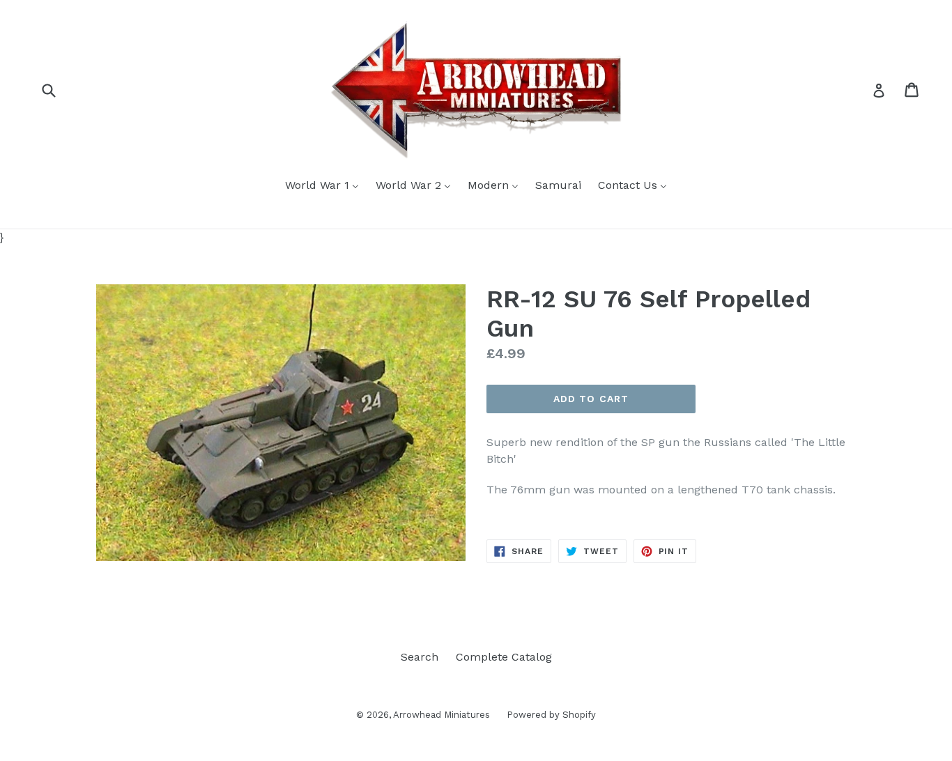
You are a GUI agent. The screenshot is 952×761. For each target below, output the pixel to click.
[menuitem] (322, 186)
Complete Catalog (504, 656)
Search (419, 656)
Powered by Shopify (551, 714)
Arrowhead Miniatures (443, 714)
